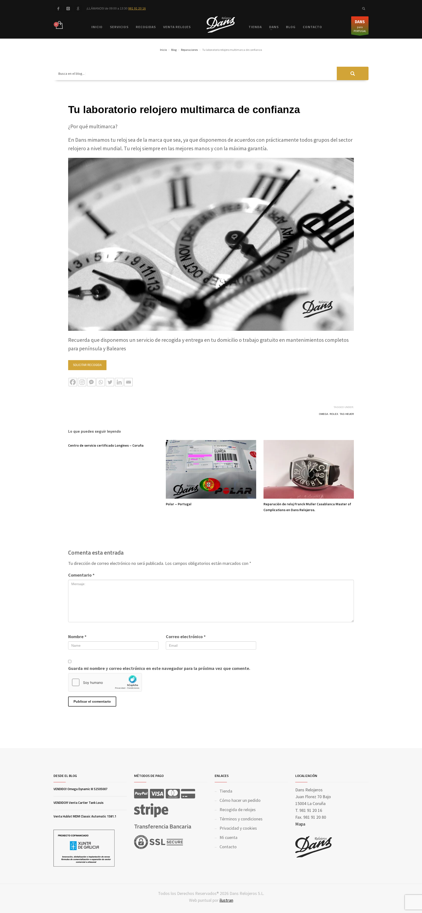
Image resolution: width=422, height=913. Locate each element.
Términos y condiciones (241, 819)
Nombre (77, 636)
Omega (323, 414)
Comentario (81, 575)
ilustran (226, 900)
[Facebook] (58, 8)
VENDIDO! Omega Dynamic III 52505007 (80, 788)
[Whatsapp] (100, 382)
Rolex (334, 414)
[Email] (128, 382)
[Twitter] (110, 382)
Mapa (300, 824)
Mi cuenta (228, 837)
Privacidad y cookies (238, 828)
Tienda (226, 791)
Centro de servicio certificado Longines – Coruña (106, 445)
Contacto (228, 846)
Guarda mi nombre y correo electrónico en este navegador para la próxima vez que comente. (159, 668)
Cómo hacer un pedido (240, 800)
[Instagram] (82, 382)
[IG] (68, 8)
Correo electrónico (186, 636)
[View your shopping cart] (58, 25)
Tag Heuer (347, 414)
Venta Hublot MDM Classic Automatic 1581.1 (84, 816)
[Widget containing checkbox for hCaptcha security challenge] (105, 682)
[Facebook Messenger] (91, 382)
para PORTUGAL (360, 26)
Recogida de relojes (238, 809)
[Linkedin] (119, 382)
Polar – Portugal (178, 503)
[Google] (78, 8)
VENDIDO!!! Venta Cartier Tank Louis (78, 802)
